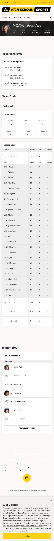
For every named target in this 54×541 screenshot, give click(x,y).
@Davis (9, 177)
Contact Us (22, 467)
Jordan (8, 274)
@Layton (9, 167)
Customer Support (38, 467)
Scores (27, 17)
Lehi (7, 236)
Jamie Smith (16, 367)
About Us (11, 467)
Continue (26, 536)
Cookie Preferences (27, 463)
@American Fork (12, 225)
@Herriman (11, 247)
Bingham (9, 220)
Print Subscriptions (46, 2)
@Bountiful (10, 279)
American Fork (11, 199)
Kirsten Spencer (18, 376)
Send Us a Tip (28, 470)
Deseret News (6, 2)
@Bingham (9, 193)
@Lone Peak (10, 204)
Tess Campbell (17, 419)
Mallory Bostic (18, 410)
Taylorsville (10, 242)
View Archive (42, 470)
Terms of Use (12, 460)
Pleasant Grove (12, 188)
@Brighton (10, 183)
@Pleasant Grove (12, 209)
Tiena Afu (15, 393)
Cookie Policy (41, 460)
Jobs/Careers (13, 470)
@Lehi (8, 215)
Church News (16, 2)
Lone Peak (10, 231)
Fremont (9, 172)
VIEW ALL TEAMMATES (27, 428)
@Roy (8, 268)
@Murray (10, 263)
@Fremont (10, 284)
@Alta (8, 258)
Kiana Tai (15, 384)
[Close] (51, 501)
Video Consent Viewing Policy (32, 526)
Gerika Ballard (17, 401)
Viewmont (10, 252)
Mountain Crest (12, 290)
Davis (8, 295)
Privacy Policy (26, 460)
